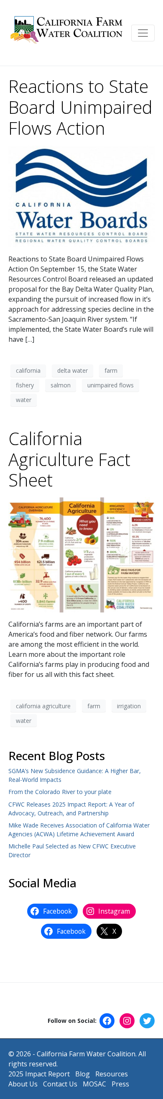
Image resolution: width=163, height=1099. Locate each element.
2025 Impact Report (39, 1074)
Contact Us (60, 1084)
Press (120, 1084)
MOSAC (94, 1084)
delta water (72, 370)
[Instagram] (127, 1020)
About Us (23, 1084)
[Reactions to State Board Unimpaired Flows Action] (81, 195)
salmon (61, 385)
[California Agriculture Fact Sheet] (81, 554)
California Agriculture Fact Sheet (69, 459)
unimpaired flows (110, 385)
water (23, 400)
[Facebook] (107, 1020)
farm (110, 370)
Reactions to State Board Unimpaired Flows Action (80, 107)
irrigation (129, 706)
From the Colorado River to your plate (60, 792)
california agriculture (43, 706)
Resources (111, 1074)
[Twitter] (147, 1020)
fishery (25, 385)
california (28, 370)
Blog (82, 1074)
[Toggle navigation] (143, 33)
